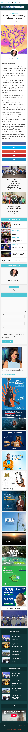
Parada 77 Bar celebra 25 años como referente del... (11, 261)
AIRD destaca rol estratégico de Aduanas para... (16, 660)
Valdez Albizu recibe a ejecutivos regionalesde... (17, 646)
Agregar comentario (19, 21)
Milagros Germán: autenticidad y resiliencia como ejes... (18, 247)
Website (4, 327)
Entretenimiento (14, 13)
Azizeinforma (15, 23)
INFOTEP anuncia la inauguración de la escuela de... (17, 653)
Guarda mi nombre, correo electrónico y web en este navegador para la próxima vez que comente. (13, 336)
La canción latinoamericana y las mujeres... (17, 240)
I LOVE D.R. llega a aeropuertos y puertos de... (18, 225)
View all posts (14, 287)
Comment (4, 299)
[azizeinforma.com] (14, 1)
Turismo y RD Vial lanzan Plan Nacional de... (14, 618)
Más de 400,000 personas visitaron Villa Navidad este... (18, 255)
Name (4, 314)
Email (4, 321)
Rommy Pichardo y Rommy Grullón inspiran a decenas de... (18, 233)
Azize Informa (11, 725)
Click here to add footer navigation (14, 729)
